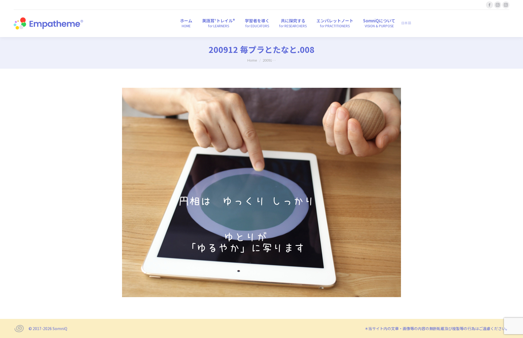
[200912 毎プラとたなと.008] (261, 192)
